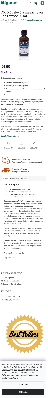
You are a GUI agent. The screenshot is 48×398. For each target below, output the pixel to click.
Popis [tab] (5, 179)
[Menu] (42, 3)
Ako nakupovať (7, 277)
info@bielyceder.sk (12, 296)
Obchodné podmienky (10, 281)
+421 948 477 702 (12, 300)
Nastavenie (23, 384)
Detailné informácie (9, 136)
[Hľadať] (29, 3)
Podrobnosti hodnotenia (32, 20)
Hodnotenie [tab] (14, 179)
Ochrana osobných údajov (11, 284)
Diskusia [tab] (24, 179)
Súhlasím (23, 392)
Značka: (8, 22)
